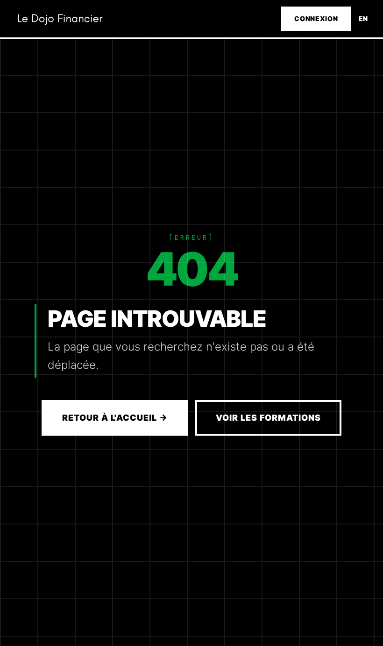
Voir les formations (268, 418)
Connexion (316, 18)
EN (363, 18)
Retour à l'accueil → (114, 418)
